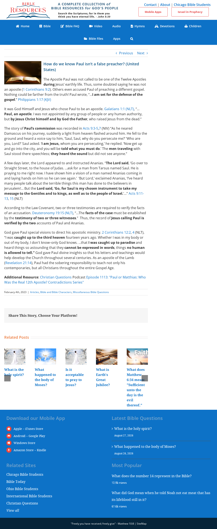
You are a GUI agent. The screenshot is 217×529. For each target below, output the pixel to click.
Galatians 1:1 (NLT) (119, 109)
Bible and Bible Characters (56, 292)
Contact (150, 4)
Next (141, 53)
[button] (131, 38)
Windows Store (24, 443)
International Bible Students (29, 496)
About (165, 4)
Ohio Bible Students (22, 489)
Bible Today (15, 481)
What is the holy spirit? (133, 428)
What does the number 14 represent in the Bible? (152, 476)
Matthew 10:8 (126, 523)
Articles (34, 292)
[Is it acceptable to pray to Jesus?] (76, 350)
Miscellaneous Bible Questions (91, 292)
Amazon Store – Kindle (30, 450)
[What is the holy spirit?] (14, 350)
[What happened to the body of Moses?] (45, 350)
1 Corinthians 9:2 (36, 89)
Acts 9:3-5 (90, 128)
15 (12, 198)
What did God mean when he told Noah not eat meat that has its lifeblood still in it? (161, 496)
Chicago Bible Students (192, 4)
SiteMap (141, 523)
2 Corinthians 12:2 (116, 232)
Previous (126, 53)
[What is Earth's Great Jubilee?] (106, 350)
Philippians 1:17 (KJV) (34, 99)
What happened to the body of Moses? (145, 446)
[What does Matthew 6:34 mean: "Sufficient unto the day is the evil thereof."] (137, 350)
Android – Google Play (29, 436)
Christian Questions (56, 277)
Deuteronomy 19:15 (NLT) (52, 213)
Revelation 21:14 (18, 262)
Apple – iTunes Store (28, 429)
